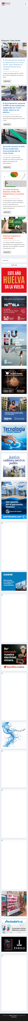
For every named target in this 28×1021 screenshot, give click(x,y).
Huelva (16, 71)
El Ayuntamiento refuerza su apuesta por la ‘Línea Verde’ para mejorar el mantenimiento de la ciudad (14, 64)
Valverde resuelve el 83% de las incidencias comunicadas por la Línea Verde (14, 149)
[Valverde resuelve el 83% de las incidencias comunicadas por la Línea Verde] (14, 136)
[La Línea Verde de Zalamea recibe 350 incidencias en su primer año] (14, 179)
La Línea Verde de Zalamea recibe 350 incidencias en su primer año (13, 192)
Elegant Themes (13, 1015)
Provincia (17, 114)
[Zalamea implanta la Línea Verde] (14, 225)
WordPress (14, 1017)
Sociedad (17, 198)
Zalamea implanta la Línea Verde (12, 237)
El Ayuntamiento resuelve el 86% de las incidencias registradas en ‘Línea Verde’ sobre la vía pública (14, 107)
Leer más (7, 81)
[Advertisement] (14, 22)
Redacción (7, 71)
